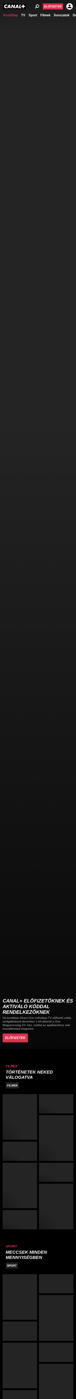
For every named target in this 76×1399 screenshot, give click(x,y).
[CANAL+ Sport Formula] (20, 1331)
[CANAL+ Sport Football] (20, 1297)
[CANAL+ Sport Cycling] (20, 1365)
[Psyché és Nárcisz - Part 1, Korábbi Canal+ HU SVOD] (56, 1172)
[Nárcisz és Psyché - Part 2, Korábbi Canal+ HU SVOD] (56, 1138)
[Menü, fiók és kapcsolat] (69, 6)
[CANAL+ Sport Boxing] (56, 1284)
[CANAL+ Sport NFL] (56, 1352)
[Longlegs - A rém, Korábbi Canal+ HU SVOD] (56, 1103)
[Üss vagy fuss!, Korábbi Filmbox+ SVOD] (20, 1185)
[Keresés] (37, 6)
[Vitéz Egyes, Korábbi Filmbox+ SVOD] (56, 1206)
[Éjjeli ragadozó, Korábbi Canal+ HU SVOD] (20, 1219)
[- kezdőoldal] (14, 6)
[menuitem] (10, 15)
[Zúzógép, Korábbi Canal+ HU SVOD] (20, 1151)
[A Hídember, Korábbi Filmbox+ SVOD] (20, 1117)
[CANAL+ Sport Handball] (56, 1318)
